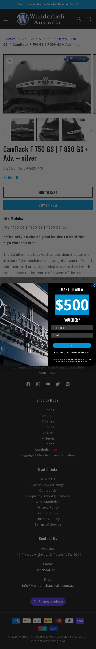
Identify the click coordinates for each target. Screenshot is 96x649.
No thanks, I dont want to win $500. (72, 353)
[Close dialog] (93, 285)
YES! (71, 345)
